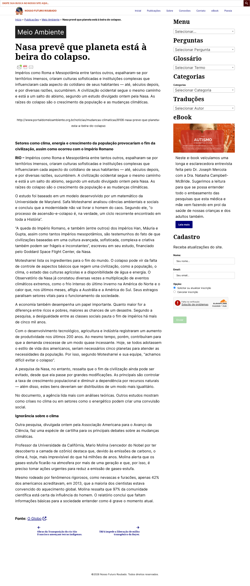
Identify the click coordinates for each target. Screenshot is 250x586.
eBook (215, 10)
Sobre (169, 10)
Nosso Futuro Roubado (41, 10)
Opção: (177, 283)
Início (18, 19)
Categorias (179, 84)
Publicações (154, 10)
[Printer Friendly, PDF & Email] (88, 67)
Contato (201, 10)
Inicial (138, 10)
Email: (177, 269)
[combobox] (204, 31)
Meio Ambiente (50, 19)
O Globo (34, 518)
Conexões (185, 10)
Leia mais (184, 224)
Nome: (177, 255)
